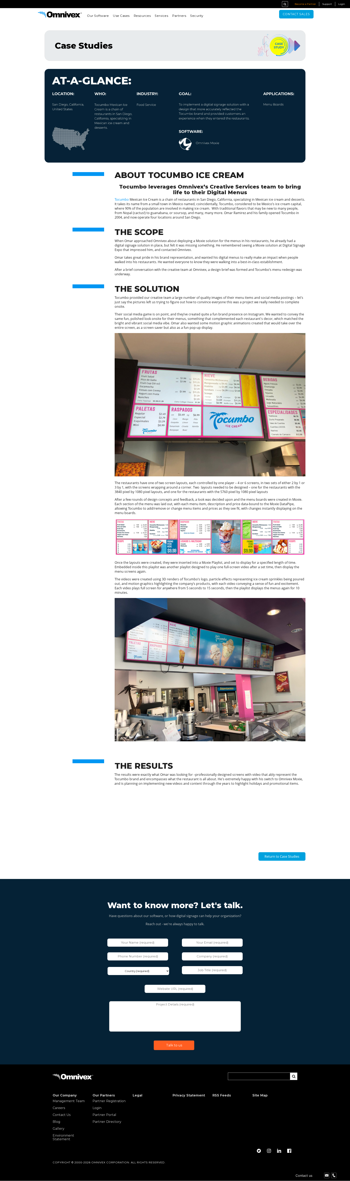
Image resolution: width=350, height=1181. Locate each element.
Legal (137, 1095)
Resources (142, 16)
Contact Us (61, 1115)
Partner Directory (107, 1122)
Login (341, 3)
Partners (179, 16)
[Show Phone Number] (333, 1175)
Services (161, 16)
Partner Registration (109, 1101)
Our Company (65, 1095)
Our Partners (104, 1095)
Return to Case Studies (282, 856)
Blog (56, 1122)
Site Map (260, 1095)
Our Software (98, 16)
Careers (59, 1108)
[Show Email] (326, 1175)
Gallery (58, 1129)
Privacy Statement (189, 1095)
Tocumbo (122, 199)
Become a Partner (305, 3)
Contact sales (296, 14)
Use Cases (121, 16)
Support (327, 3)
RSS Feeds (221, 1095)
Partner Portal (104, 1115)
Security (196, 16)
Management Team (69, 1101)
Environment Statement (63, 1137)
